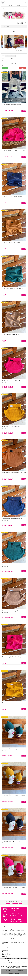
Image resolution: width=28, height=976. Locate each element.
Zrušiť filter (23, 68)
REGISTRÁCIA (19, 5)
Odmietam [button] (20, 970)
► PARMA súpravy (9, 48)
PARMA (8, 26)
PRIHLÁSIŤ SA (13, 5)
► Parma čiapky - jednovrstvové (19, 49)
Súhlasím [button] (7, 970)
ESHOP (3, 26)
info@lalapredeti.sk (8, 954)
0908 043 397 (6, 953)
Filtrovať (5, 68)
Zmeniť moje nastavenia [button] (13, 973)
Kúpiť (24, 110)
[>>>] (20, 903)
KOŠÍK (8, 5)
